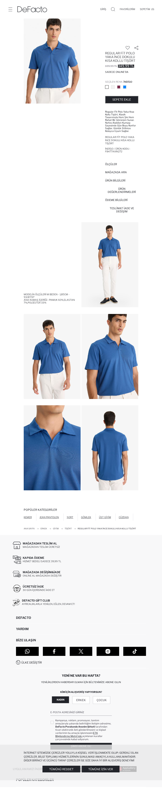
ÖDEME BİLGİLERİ (116, 200)
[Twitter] (81, 651)
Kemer (28, 517)
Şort (70, 517)
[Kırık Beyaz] (113, 87)
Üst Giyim (105, 517)
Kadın (60, 699)
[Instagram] (108, 651)
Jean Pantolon (49, 517)
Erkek (81, 700)
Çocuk (102, 700)
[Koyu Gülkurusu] (119, 87)
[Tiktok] (134, 651)
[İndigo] (107, 87)
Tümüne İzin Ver (100, 769)
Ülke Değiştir (31, 662)
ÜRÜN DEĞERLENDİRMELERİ (122, 190)
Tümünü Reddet (61, 769)
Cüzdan (124, 517)
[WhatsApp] (27, 651)
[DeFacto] (32, 9)
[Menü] (10, 9)
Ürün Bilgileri (115, 180)
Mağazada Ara (116, 172)
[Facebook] (54, 651)
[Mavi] (124, 87)
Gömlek (86, 517)
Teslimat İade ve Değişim (122, 210)
